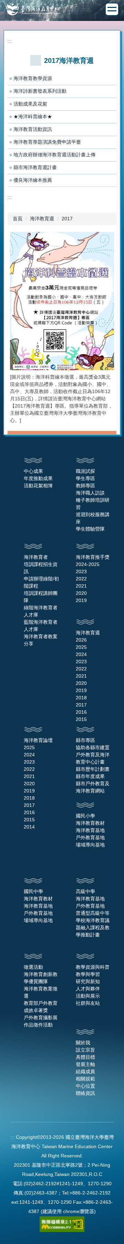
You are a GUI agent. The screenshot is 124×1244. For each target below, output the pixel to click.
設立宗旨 (85, 1050)
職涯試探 (85, 471)
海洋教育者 (36, 557)
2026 (81, 640)
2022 (81, 578)
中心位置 (85, 1086)
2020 (81, 593)
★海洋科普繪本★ (32, 116)
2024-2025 (88, 564)
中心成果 (33, 471)
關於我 (83, 1042)
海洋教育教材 (90, 823)
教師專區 (85, 485)
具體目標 (85, 1057)
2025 (81, 647)
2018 (81, 697)
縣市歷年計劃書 (93, 769)
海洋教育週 (42, 218)
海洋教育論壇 (38, 740)
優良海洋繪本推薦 (32, 180)
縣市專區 (85, 740)
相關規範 (85, 1078)
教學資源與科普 (93, 967)
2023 (81, 571)
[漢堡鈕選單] (112, 9)
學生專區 (85, 478)
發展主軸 (85, 1064)
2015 (81, 719)
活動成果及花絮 (30, 104)
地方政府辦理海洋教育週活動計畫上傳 (54, 154)
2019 (81, 600)
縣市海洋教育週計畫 (35, 167)
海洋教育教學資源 (32, 78)
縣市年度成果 (90, 776)
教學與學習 (88, 974)
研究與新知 (88, 981)
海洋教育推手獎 (93, 557)
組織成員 (85, 1071)
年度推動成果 (38, 478)
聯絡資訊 (85, 1093)
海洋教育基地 (90, 830)
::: (10, 41)
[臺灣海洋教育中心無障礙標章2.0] (62, 1223)
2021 (81, 586)
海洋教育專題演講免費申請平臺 (47, 142)
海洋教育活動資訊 (32, 129)
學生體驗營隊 (90, 529)
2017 (67, 218)
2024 (81, 654)
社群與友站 (88, 1003)
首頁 (17, 218)
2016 (81, 712)
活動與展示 (88, 996)
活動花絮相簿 (38, 485)
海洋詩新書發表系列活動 (39, 91)
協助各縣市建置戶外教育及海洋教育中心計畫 (93, 755)
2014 (29, 827)
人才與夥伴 (88, 988)
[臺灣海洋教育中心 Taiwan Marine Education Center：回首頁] (62, 10)
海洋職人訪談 (90, 493)
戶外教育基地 (90, 837)
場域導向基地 (90, 844)
